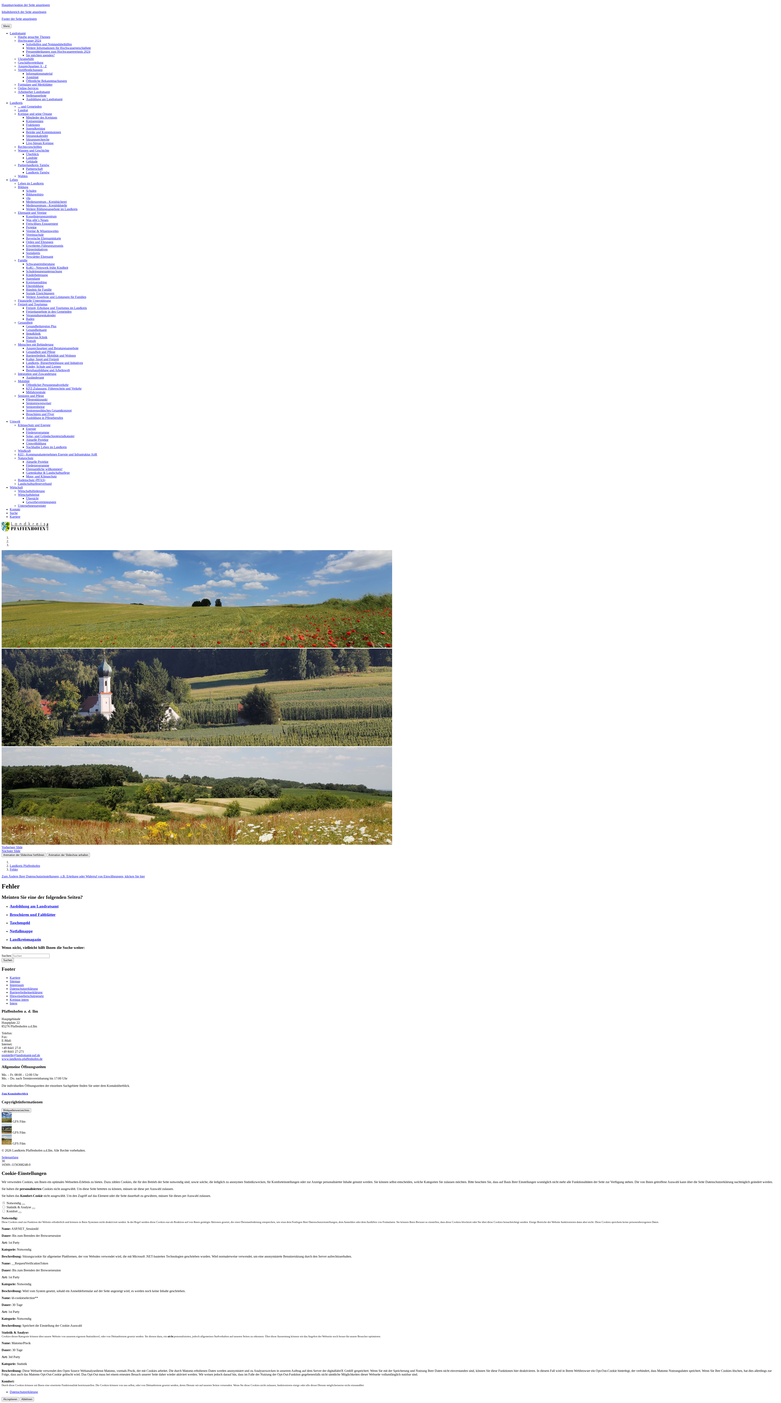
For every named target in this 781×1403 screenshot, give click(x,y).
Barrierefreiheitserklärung (26, 992)
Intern (13, 1003)
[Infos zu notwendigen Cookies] (23, 1204)
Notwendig (14, 1203)
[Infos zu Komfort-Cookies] (20, 1212)
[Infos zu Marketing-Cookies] (33, 1208)
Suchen (6, 955)
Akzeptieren (10, 1399)
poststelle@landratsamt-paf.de (21, 1055)
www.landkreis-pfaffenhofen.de (22, 1059)
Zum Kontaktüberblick (15, 1093)
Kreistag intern (19, 999)
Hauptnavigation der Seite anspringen (26, 5)
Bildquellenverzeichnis (16, 1110)
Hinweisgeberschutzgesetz (27, 996)
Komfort (12, 1211)
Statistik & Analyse (19, 1207)
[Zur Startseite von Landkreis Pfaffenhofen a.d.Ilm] (26, 530)
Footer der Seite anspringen (19, 19)
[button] (18, 33)
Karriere (15, 977)
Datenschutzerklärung (24, 988)
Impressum (17, 985)
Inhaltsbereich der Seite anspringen (24, 12)
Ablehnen (26, 1399)
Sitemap (15, 981)
